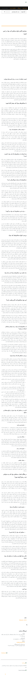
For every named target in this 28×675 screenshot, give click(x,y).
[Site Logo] (22, 3)
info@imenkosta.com (21, 642)
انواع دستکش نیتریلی (20, 72)
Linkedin (15, 649)
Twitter (22, 649)
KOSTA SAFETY (20, 611)
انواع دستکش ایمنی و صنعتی (18, 69)
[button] (2, 3)
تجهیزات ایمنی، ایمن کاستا (19, 610)
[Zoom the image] (4, 652)
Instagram (18, 649)
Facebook (25, 649)
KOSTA (25, 620)
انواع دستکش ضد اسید (20, 71)
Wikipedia (21, 620)
